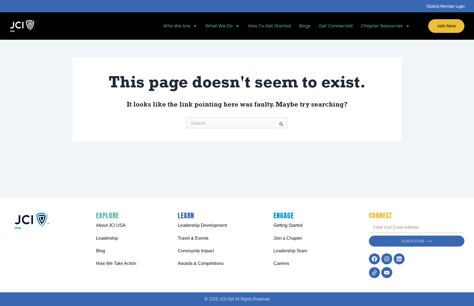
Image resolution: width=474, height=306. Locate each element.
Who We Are (176, 26)
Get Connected (335, 26)
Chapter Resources (382, 26)
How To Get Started (269, 26)
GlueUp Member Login (445, 6)
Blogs (305, 26)
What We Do (219, 26)
